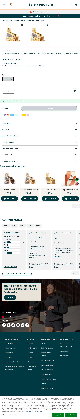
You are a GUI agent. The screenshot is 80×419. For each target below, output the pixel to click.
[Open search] (11, 4)
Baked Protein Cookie (30, 190)
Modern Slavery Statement (46, 354)
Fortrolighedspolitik (47, 360)
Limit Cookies (71, 415)
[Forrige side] (73, 273)
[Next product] (78, 206)
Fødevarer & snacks (19, 20)
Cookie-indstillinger (9, 312)
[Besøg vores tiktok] (13, 325)
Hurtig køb (11, 198)
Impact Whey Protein (71, 190)
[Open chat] (27, 325)
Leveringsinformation (12, 362)
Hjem (3, 20)
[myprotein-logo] (41, 4)
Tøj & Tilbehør (32, 348)
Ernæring (31, 357)
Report (31, 267)
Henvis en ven (66, 344)
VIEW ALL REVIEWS (10, 267)
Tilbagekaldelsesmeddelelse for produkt (14, 368)
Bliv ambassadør (46, 374)
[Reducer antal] (5, 91)
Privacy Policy (28, 411)
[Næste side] (77, 273)
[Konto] (71, 4)
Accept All (57, 415)
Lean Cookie (40, 20)
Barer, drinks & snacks (32, 368)
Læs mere (32, 257)
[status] (8, 91)
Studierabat (64, 356)
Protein (30, 343)
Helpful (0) (34, 264)
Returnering (9, 352)
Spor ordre (8, 357)
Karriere (43, 384)
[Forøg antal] (12, 91)
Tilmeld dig (9, 297)
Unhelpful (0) (45, 264)
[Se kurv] (76, 4)
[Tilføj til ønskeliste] (74, 91)
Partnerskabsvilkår (47, 370)
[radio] (8, 79)
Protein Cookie (9, 190)
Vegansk (30, 352)
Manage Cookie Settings (10, 415)
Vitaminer (31, 362)
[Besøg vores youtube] (18, 325)
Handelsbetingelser (47, 365)
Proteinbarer (30, 20)
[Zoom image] (22, 25)
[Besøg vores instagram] (4, 325)
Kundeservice (10, 343)
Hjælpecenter (10, 348)
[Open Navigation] (3, 4)
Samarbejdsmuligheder (48, 379)
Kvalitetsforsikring (47, 348)
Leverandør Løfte (47, 388)
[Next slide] (79, 189)
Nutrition (9, 20)
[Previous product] (74, 206)
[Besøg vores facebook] (9, 325)
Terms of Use (38, 411)
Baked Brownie (50, 190)
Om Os (43, 343)
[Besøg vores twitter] (23, 325)
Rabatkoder (64, 351)
